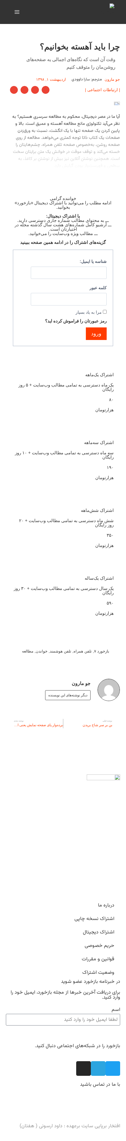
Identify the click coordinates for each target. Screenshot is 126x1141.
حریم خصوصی (99, 946)
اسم (116, 1010)
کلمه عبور (98, 288)
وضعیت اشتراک (98, 972)
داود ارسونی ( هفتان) (41, 1126)
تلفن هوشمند (60, 651)
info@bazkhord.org (99, 1108)
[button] (46, 90)
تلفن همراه (83, 651)
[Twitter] (112, 1068)
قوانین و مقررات (98, 959)
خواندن (41, 651)
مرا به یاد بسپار (89, 312)
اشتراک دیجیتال (98, 932)
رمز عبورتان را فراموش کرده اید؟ (76, 320)
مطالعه (27, 651)
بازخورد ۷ (101, 651)
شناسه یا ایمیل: (93, 261)
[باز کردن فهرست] (17, 11)
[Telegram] (98, 1068)
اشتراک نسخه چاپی (94, 919)
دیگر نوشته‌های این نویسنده (67, 695)
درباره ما (106, 905)
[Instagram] (83, 1068)
